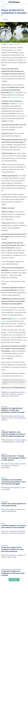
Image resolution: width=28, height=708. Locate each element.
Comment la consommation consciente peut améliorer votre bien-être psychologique (13, 482)
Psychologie (4, 502)
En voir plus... (14, 579)
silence (14, 318)
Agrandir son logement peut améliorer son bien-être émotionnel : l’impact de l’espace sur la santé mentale (13, 410)
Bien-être (4, 406)
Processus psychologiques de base (11, 569)
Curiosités (4, 545)
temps (12, 92)
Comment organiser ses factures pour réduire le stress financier (13, 526)
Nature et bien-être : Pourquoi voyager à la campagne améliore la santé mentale (13, 458)
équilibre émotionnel (17, 97)
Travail (3, 523)
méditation (20, 103)
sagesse (4, 321)
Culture (3, 6)
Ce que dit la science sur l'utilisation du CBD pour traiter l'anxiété (13, 573)
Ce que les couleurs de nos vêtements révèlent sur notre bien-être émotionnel (12, 549)
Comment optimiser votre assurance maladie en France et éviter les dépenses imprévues (13, 434)
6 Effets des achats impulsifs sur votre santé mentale (13, 505)
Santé (3, 430)
